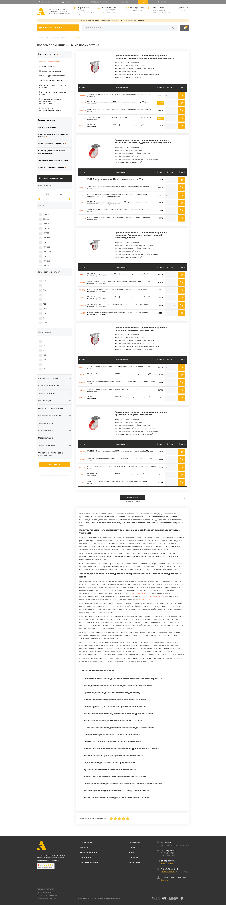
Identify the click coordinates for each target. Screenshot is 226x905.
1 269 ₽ (160, 375)
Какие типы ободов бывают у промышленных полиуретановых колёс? (132, 714)
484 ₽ (160, 187)
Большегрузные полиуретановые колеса (50, 109)
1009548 (82, 103)
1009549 (82, 110)
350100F (46, 242)
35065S (46, 219)
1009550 (82, 118)
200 (44, 309)
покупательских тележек (140, 593)
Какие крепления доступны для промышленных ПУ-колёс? (132, 721)
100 (44, 285)
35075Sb (46, 238)
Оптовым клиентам (99, 2)
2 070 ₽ (160, 313)
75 (44, 345)
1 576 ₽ (160, 382)
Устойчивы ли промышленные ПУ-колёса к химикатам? (132, 735)
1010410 (82, 467)
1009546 (82, 218)
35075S (46, 233)
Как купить (85, 847)
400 (45, 323)
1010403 (82, 367)
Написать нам (136, 10)
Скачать (181, 10)
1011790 (82, 290)
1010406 (82, 390)
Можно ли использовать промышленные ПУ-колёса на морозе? (132, 700)
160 (44, 364)
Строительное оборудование (51, 167)
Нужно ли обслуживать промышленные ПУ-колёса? (132, 770)
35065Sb (46, 224)
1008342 (82, 203)
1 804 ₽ (160, 467)
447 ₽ (160, 180)
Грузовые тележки (46, 120)
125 (44, 359)
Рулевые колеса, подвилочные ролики (52, 93)
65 (44, 341)
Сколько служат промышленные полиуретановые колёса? (132, 742)
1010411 (82, 475)
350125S (46, 261)
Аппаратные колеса (47, 66)
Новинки (124, 2)
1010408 (82, 452)
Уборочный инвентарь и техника (53, 160)
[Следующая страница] (187, 498)
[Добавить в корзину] (181, 95)
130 (44, 299)
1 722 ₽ (160, 305)
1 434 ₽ (160, 452)
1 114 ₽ (160, 367)
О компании (44, 2)
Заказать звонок (158, 10)
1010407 (82, 398)
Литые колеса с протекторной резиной (52, 86)
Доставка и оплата (70, 2)
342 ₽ (160, 195)
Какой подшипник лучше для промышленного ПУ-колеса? (132, 756)
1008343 (82, 298)
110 (44, 290)
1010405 (82, 382)
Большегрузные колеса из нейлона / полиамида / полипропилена (50, 101)
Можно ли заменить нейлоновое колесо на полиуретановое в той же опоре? (132, 749)
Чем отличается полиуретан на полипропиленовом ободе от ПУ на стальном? (132, 784)
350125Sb (47, 266)
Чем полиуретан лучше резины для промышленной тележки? (132, 707)
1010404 (82, 375)
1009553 (82, 282)
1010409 (82, 459)
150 (44, 304)
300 (44, 318)
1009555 (82, 313)
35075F (46, 228)
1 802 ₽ (160, 218)
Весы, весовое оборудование (51, 144)
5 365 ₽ (160, 475)
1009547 (82, 95)
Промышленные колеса (49, 62)
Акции (143, 2)
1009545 (82, 210)
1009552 (82, 275)
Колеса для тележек (47, 54)
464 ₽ (160, 110)
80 (44, 281)
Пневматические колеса (50, 71)
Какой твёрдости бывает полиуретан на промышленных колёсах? (132, 798)
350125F (46, 256)
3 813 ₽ (160, 390)
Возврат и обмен (88, 852)
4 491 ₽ (160, 398)
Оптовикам (134, 842)
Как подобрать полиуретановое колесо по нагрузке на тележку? (132, 791)
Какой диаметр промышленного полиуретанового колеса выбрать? (132, 686)
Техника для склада (47, 127)
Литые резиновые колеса (50, 80)
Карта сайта (134, 862)
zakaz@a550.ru (137, 8)
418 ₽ (160, 290)
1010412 (82, 482)
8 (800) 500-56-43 (159, 8)
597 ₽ (160, 275)
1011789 (82, 195)
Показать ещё (132, 497)
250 (44, 313)
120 (44, 295)
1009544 (82, 187)
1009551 (82, 126)
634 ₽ (160, 282)
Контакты (162, 2)
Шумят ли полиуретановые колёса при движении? (132, 763)
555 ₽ (160, 203)
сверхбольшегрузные (155, 596)
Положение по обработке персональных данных (99, 898)
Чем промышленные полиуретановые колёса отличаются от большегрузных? (132, 679)
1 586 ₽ (160, 459)
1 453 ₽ (160, 210)
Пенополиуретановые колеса (52, 76)
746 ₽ (160, 298)
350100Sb (47, 252)
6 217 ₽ (160, 482)
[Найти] (173, 28)
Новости (133, 852)
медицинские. (144, 599)
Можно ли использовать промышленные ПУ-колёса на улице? (132, 777)
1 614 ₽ (160, 126)
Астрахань (166, 842)
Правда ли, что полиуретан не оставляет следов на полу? (132, 693)
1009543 (82, 180)
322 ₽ (160, 95)
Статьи (132, 847)
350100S (46, 247)
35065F (46, 214)
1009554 (82, 305)
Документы (85, 857)
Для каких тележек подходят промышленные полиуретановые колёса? (132, 728)
